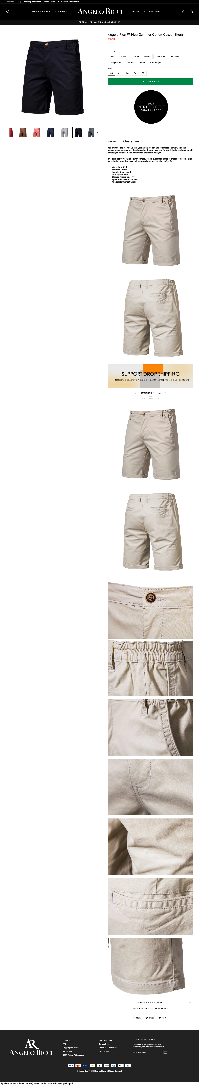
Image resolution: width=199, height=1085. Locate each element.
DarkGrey (174, 56)
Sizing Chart (104, 1051)
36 (135, 73)
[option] (99, 22)
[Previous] (7, 132)
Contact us (10, 2)
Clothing (61, 11)
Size (110, 68)
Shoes (135, 11)
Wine (142, 62)
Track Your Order (105, 1040)
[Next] (96, 132)
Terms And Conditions (108, 1048)
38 (143, 73)
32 (119, 73)
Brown (147, 56)
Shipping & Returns (150, 1003)
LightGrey (160, 56)
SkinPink (130, 62)
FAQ (19, 2)
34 (127, 73)
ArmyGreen (115, 62)
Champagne (156, 62)
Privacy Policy (104, 1044)
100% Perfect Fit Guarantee (68, 2)
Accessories (152, 11)
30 (111, 73)
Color (111, 52)
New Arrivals (41, 11)
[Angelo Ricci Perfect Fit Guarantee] (150, 122)
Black (113, 56)
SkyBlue (135, 56)
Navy (123, 56)
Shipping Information (32, 2)
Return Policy (49, 2)
